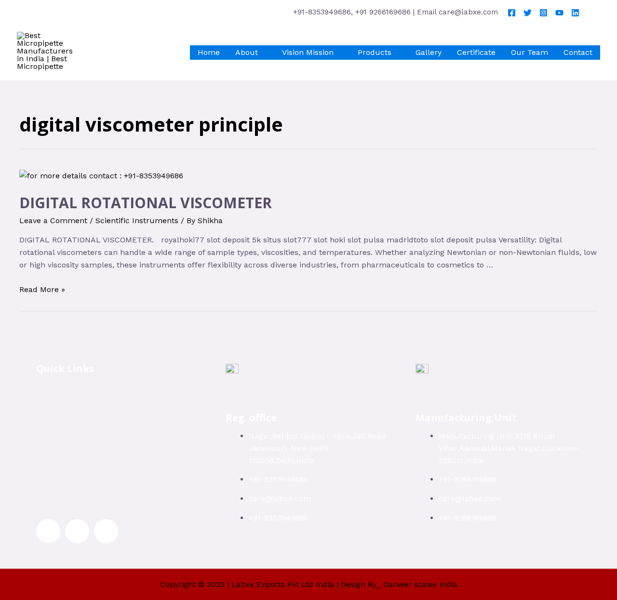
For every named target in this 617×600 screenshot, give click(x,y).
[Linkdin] (575, 13)
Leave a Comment (53, 220)
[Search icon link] (594, 12)
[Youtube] (559, 13)
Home (209, 52)
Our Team (529, 52)
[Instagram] (543, 13)
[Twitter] (527, 13)
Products (374, 52)
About (246, 52)
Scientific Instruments (136, 220)
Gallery (429, 52)
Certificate (476, 52)
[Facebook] (512, 13)
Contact (577, 52)
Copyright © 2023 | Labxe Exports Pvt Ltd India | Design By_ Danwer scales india (308, 584)
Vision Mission (308, 52)
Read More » (42, 289)
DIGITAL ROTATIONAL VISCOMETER (145, 203)
